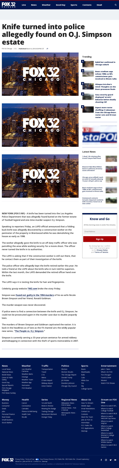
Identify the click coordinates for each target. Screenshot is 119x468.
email (115, 460)
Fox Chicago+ (106, 375)
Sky (82, 386)
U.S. (15, 49)
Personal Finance (8, 414)
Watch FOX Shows (108, 383)
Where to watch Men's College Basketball (107, 428)
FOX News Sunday (9, 393)
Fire (82, 383)
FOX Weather (27, 388)
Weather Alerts (27, 374)
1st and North (46, 403)
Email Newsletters (88, 408)
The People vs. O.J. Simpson (29, 331)
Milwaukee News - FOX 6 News (68, 404)
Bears (83, 369)
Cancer (24, 403)
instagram (106, 460)
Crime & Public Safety (7, 378)
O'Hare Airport (46, 380)
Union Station (46, 386)
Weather (26, 365)
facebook (101, 460)
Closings (25, 377)
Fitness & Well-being (29, 411)
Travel (43, 372)
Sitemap (84, 431)
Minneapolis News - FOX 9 (68, 414)
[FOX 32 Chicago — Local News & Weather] (9, 5)
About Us (86, 399)
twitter (110, 460)
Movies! (104, 380)
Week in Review (47, 406)
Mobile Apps (86, 406)
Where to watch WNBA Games (107, 441)
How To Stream (87, 403)
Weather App (26, 382)
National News (7, 372)
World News (6, 375)
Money (5, 399)
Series (44, 399)
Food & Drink (106, 377)
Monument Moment (49, 414)
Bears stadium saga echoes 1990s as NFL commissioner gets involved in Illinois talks (92, 189)
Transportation (47, 369)
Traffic (44, 365)
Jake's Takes (105, 369)
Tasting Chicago (47, 411)
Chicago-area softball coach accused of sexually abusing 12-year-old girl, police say (92, 179)
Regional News (69, 399)
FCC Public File (86, 425)
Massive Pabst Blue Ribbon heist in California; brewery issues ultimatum (92, 168)
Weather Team (27, 380)
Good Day (6, 382)
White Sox (85, 380)
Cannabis (25, 408)
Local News (6, 369)
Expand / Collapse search (115, 5)
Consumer (6, 406)
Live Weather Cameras (27, 370)
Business (5, 403)
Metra (43, 377)
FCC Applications (87, 428)
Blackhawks (85, 372)
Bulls (83, 375)
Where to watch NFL (109, 406)
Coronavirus (26, 406)
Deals (4, 408)
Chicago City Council (69, 386)
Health (25, 399)
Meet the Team (87, 417)
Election (64, 369)
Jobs (3, 411)
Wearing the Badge (48, 408)
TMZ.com (32, 288)
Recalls (24, 417)
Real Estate (6, 417)
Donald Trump (66, 377)
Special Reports (7, 385)
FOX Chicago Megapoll (7, 389)
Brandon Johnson (67, 383)
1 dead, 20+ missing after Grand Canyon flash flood (91, 157)
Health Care (26, 414)
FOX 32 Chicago (7, 49)
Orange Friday (46, 417)
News (5, 365)
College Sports (86, 389)
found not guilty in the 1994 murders (35, 295)
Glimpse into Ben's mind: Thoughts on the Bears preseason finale (105, 86)
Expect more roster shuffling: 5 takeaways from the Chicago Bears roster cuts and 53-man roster (105, 112)
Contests (84, 414)
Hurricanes (26, 385)
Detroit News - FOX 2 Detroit (68, 409)
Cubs (83, 377)
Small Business (7, 420)
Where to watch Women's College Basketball (107, 435)
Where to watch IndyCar (107, 422)
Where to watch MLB (109, 413)
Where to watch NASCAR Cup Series (108, 417)
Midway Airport (47, 383)
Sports (84, 365)
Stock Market (7, 422)
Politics (65, 365)
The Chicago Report (68, 375)
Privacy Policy (102, 250)
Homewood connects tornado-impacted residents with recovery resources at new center (92, 201)
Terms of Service (101, 252)
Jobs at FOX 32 (86, 420)
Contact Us (85, 411)
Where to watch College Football (107, 409)
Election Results (67, 372)
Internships (85, 422)
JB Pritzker (65, 380)
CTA (43, 375)
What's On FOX (106, 372)
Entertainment (109, 365)
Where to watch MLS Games (109, 446)
